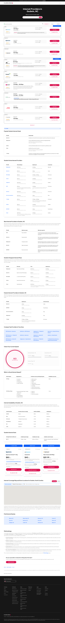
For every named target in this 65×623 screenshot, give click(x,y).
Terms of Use (39, 590)
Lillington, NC (11, 522)
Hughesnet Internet (15, 601)
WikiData (46, 594)
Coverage (54, 481)
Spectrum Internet (15, 590)
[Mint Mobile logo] (8, 97)
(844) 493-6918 (54, 65)
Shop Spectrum (14, 469)
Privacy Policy (39, 588)
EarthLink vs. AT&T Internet (25, 331)
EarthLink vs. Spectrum (24, 335)
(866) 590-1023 (55, 32)
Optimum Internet (15, 603)
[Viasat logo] (8, 74)
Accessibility (39, 591)
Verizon (7, 178)
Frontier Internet (14, 597)
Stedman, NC (40, 522)
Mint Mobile (8, 174)
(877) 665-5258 (55, 119)
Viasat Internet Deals (23, 601)
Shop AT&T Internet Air (33, 470)
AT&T (7, 186)
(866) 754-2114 (55, 54)
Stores (59, 481)
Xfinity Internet (14, 600)
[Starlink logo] (8, 63)
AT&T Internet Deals (23, 588)
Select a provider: (8, 484)
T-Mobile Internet (15, 591)
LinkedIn (46, 590)
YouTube (46, 593)
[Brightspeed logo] (8, 53)
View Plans (55, 29)
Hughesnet (8, 182)
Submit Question (11, 562)
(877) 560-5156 (55, 109)
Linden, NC (25, 522)
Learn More (44, 0)
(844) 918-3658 (55, 87)
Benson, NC (11, 518)
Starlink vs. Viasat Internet (52, 335)
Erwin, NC (39, 520)
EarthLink (7, 191)
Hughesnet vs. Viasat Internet (25, 339)
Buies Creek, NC (26, 518)
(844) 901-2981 (55, 43)
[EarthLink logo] (8, 117)
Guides (30, 590)
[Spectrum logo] (8, 40)
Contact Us (6, 594)
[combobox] (42, 484)
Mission (5, 590)
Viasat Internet (14, 598)
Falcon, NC (54, 520)
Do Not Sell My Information (39, 594)
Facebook (46, 588)
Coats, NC (54, 518)
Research (30, 588)
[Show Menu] (60, 3)
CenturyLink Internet (14, 594)
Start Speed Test (15, 359)
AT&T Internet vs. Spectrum (11, 331)
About (5, 588)
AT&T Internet (14, 588)
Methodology (45, 552)
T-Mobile (7, 199)
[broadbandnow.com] (8, 3)
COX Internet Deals (23, 597)
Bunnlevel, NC (40, 518)
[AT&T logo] (8, 29)
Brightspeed (8, 167)
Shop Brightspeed (51, 467)
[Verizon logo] (8, 108)
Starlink (7, 204)
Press (5, 593)
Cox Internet (14, 595)
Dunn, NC (11, 520)
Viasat (7, 212)
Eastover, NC (25, 520)
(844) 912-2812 (55, 76)
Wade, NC (54, 522)
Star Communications (9, 195)
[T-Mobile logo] (8, 85)
